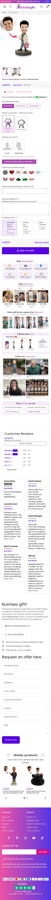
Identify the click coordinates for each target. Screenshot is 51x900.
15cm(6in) (8, 106)
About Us (6, 817)
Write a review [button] (25, 443)
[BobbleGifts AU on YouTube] (33, 838)
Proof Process (8, 831)
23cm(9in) (34, 106)
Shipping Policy (32, 820)
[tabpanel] (14, 780)
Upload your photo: (10, 137)
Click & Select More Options (18, 161)
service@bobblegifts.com (19, 626)
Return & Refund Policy (36, 824)
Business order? (42, 242)
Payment (5, 824)
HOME (4, 13)
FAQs (4, 827)
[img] (13, 488)
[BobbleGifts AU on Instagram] (25, 838)
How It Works (7, 820)
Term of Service (33, 831)
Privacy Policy (32, 827)
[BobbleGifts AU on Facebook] (8, 838)
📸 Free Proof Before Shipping (24, 1)
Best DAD (14, 13)
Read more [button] (9, 539)
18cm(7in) (21, 106)
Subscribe (42, 852)
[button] (17, 85)
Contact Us (31, 817)
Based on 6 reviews (13, 440)
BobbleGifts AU (36, 894)
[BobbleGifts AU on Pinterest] (17, 838)
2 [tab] (26, 798)
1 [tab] (24, 798)
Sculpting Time (15, 217)
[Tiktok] (42, 838)
